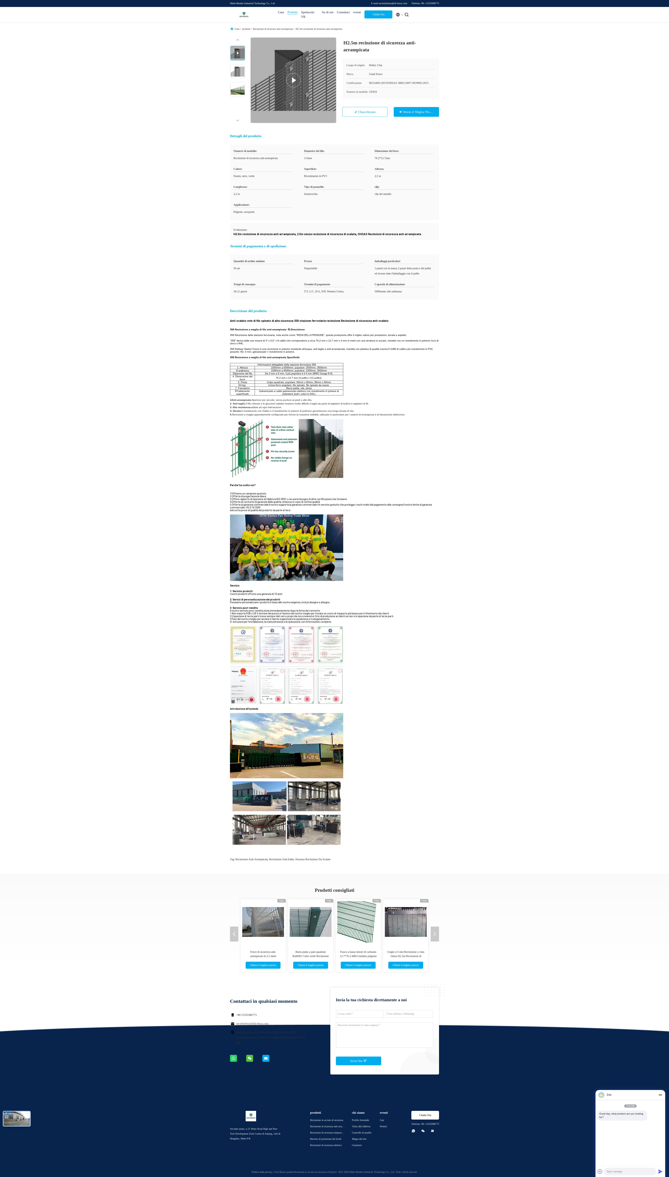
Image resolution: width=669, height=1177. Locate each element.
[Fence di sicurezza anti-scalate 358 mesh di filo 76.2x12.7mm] (263, 922)
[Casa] (244, 14)
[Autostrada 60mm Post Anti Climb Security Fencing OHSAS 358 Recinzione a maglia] (311, 922)
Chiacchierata (366, 112)
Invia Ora (356, 1061)
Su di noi (327, 12)
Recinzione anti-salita (281, 859)
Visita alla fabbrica (361, 1126)
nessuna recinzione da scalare (312, 859)
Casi (382, 1120)
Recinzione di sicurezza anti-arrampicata (273, 29)
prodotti (246, 29)
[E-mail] (270, 1061)
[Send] (660, 1171)
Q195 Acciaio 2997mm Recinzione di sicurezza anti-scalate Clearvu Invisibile (358, 956)
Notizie (383, 1126)
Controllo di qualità (361, 1132)
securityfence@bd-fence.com (252, 1023)
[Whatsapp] (238, 1061)
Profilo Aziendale (360, 1120)
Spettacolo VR (307, 14)
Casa (281, 12)
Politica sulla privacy (262, 1172)
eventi (357, 12)
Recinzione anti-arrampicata (252, 859)
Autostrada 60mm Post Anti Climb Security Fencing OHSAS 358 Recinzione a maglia (311, 956)
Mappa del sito (359, 1139)
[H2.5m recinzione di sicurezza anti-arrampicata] (293, 80)
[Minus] (660, 1095)
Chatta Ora (378, 14)
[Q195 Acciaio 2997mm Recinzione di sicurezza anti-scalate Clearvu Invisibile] (358, 922)
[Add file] (600, 1171)
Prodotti (292, 12)
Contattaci (343, 12)
